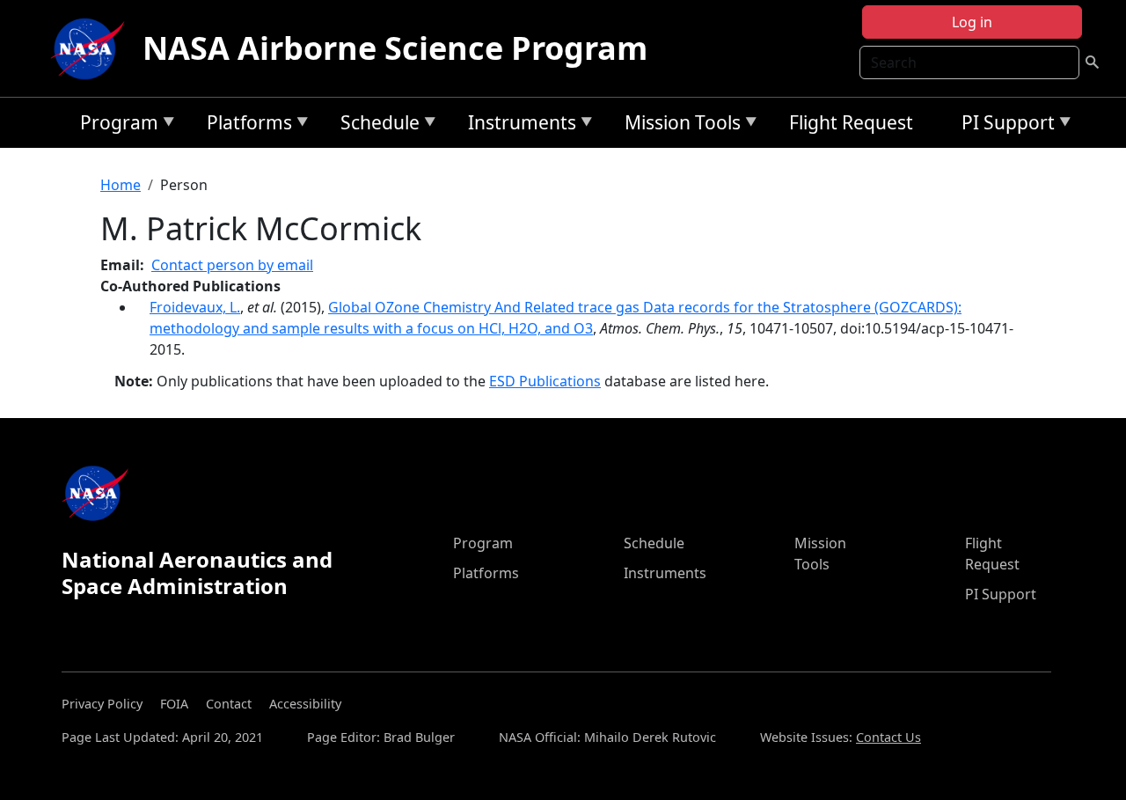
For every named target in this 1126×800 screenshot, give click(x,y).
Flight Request (851, 122)
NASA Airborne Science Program (395, 48)
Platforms (245, 125)
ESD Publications (545, 381)
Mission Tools (678, 125)
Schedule (376, 125)
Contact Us (888, 737)
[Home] (91, 48)
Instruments (517, 125)
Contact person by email (232, 265)
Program (114, 125)
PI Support (1004, 125)
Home (120, 184)
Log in (972, 22)
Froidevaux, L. (195, 307)
